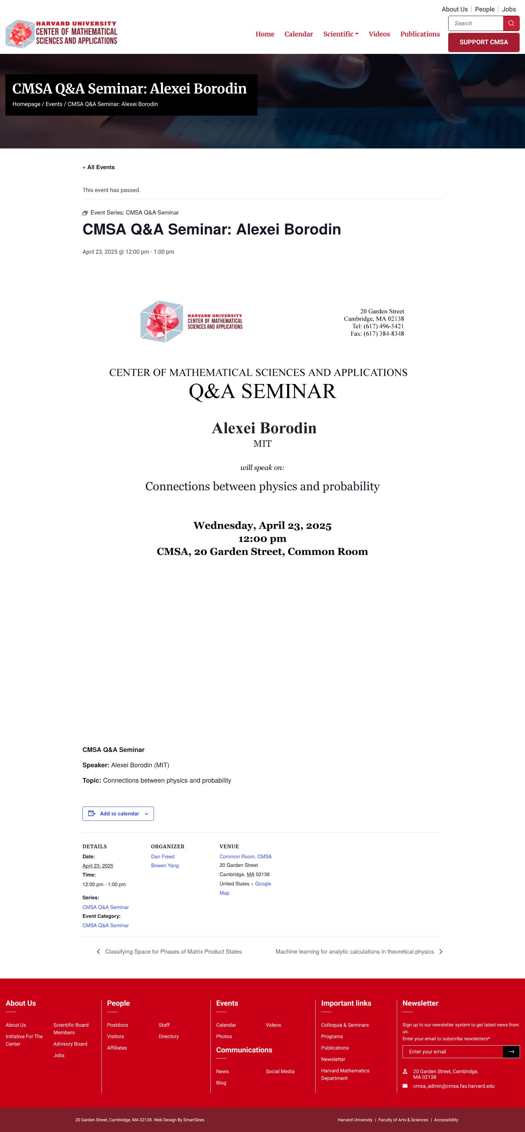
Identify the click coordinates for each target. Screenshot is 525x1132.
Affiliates (117, 1048)
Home (264, 34)
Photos (224, 1037)
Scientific (338, 34)
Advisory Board (71, 1044)
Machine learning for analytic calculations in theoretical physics (356, 951)
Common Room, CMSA (246, 856)
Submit (511, 1052)
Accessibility (446, 1119)
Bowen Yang (165, 865)
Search (511, 23)
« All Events (98, 167)
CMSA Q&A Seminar (105, 906)
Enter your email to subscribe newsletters (446, 1039)
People (485, 9)
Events (54, 104)
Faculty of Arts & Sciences (403, 1119)
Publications (420, 34)
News (222, 1072)
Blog (221, 1083)
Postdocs (117, 1025)
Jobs (509, 9)
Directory (169, 1037)
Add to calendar (119, 813)
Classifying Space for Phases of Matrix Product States (173, 951)
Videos (379, 34)
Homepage (26, 104)
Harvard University (355, 1119)
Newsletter (333, 1059)
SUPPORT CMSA (484, 42)
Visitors (115, 1037)
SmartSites (193, 1119)
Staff (164, 1025)
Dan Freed (163, 856)
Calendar (299, 34)
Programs (332, 1037)
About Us (455, 9)
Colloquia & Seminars (345, 1025)
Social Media (280, 1072)
